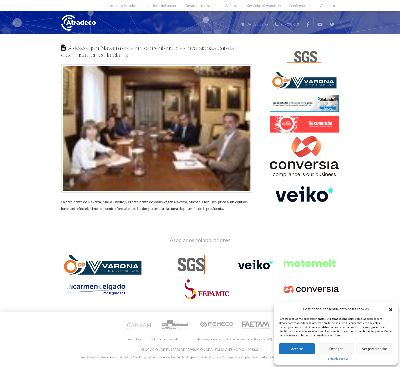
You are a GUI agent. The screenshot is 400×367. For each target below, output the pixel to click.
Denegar (336, 349)
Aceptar (297, 349)
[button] (390, 309)
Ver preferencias (375, 349)
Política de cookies (337, 358)
